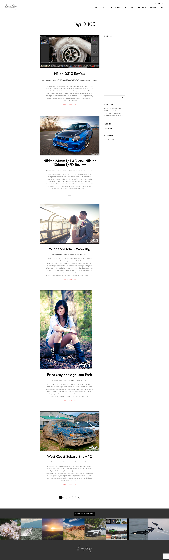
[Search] (122, 97)
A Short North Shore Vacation (112, 108)
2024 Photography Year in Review (113, 115)
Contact (153, 7)
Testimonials (142, 7)
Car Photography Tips (118, 7)
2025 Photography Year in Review (113, 111)
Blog (161, 7)
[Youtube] (159, 3)
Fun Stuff (75, 80)
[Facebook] (153, 3)
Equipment (63, 80)
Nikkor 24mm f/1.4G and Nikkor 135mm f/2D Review (69, 162)
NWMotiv (89, 80)
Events (69, 80)
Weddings (70, 82)
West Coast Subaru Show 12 (69, 456)
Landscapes (82, 80)
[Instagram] (162, 3)
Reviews (64, 82)
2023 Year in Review (110, 118)
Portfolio (104, 7)
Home (95, 7)
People (95, 80)
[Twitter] (156, 3)
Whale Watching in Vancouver (112, 113)
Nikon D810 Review (69, 73)
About (132, 7)
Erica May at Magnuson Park (69, 374)
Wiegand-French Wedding (69, 249)
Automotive (46, 80)
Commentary (55, 80)
